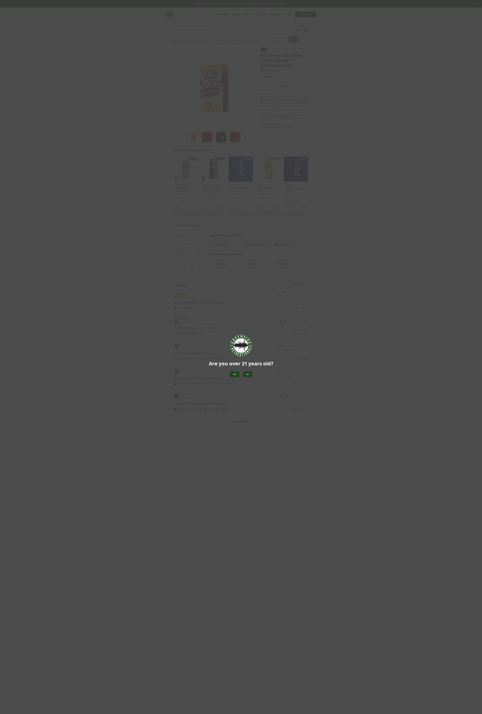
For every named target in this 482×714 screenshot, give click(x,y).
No (247, 374)
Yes (234, 374)
